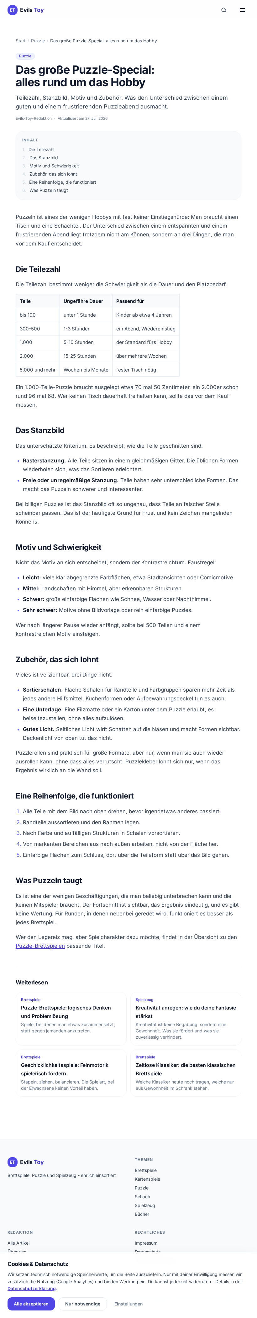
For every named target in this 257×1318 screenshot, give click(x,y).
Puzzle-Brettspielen (40, 946)
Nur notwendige (82, 1303)
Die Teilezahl (38, 149)
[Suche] (224, 10)
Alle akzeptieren (31, 1303)
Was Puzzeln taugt (45, 190)
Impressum (146, 1243)
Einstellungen (128, 1303)
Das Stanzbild (40, 157)
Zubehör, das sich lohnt (49, 174)
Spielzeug (145, 1205)
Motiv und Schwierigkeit (50, 165)
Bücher (142, 1214)
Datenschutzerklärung (32, 1288)
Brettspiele (146, 1170)
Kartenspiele (147, 1179)
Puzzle (38, 40)
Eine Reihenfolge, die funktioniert (59, 182)
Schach (142, 1196)
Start (21, 40)
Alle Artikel (18, 1243)
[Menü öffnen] (242, 10)
